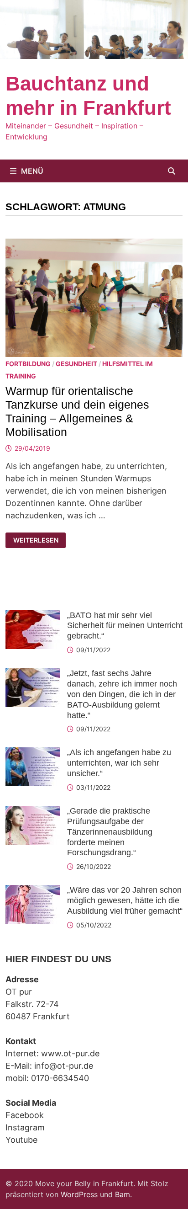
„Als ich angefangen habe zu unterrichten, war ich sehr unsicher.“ (119, 763)
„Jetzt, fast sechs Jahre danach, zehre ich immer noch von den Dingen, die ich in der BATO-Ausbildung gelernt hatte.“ (122, 694)
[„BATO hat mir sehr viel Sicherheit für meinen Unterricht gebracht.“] (32, 616)
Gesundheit (76, 363)
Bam (122, 1194)
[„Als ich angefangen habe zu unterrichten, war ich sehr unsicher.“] (32, 753)
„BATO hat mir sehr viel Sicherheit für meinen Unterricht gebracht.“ (125, 626)
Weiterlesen (38, 540)
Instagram (25, 1127)
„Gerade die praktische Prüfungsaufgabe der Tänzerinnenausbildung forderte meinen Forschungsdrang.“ (109, 831)
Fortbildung (28, 363)
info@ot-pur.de (63, 1066)
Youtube (21, 1140)
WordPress (79, 1194)
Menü (32, 171)
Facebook (24, 1115)
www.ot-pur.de (70, 1053)
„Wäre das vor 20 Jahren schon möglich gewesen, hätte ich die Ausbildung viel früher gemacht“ (125, 900)
